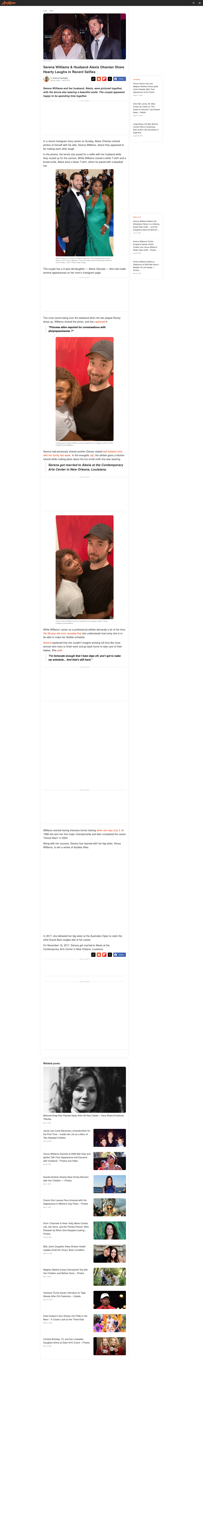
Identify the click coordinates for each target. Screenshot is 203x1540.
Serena (47, 642)
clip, (92, 455)
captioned (100, 321)
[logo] (8, 3)
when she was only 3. (109, 830)
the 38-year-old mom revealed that (62, 633)
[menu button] (199, 3)
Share (121, 79)
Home (45, 10)
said (59, 650)
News (51, 10)
